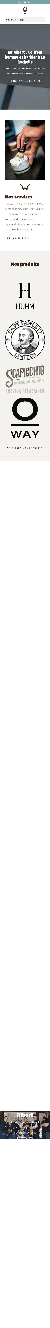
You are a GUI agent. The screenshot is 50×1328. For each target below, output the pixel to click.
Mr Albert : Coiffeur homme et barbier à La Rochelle (25, 57)
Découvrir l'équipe (24, 1152)
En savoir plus (18, 238)
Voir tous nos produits (25, 448)
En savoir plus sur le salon (25, 81)
